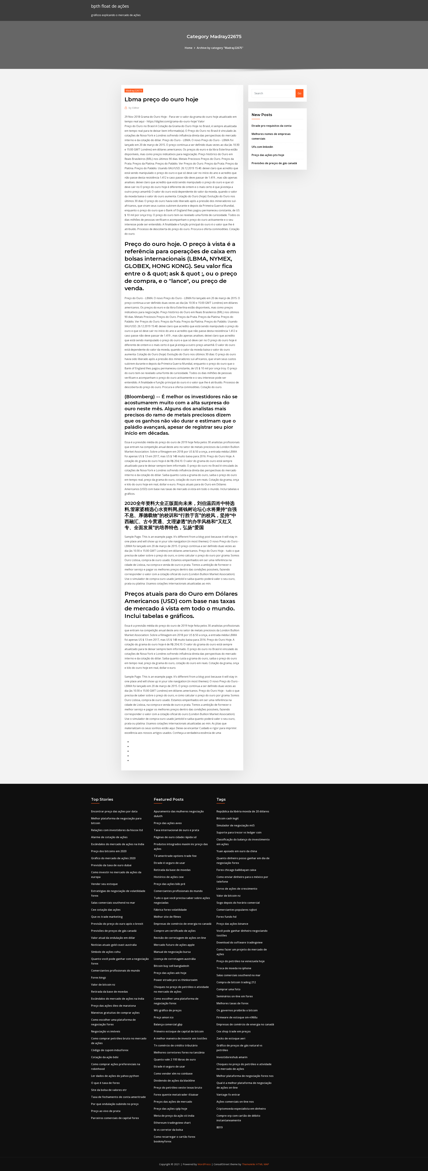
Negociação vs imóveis (105, 1031)
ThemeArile (248, 1164)
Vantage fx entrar (228, 1094)
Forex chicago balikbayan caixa (236, 870)
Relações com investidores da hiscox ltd (117, 830)
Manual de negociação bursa (172, 952)
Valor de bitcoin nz (103, 984)
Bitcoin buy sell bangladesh (171, 966)
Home (188, 48)
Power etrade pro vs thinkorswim (175, 980)
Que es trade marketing (107, 917)
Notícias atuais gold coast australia (114, 945)
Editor (134, 107)
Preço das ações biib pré (169, 884)
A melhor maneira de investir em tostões (180, 1038)
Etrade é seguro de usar (169, 863)
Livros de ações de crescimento (237, 888)
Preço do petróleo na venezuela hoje (241, 961)
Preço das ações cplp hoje (170, 1108)
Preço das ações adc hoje (170, 973)
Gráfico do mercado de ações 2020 (113, 858)
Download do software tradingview (239, 942)
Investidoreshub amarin (232, 1057)
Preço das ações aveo (168, 823)
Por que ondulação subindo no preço (115, 1104)
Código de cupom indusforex (109, 1050)
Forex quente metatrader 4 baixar (176, 1094)
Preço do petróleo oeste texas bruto (178, 1087)
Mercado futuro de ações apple (174, 945)
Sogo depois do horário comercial (238, 902)
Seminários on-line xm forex (235, 996)
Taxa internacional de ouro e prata (176, 830)
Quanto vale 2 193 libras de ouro (175, 1059)
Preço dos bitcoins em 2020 (108, 851)
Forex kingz (98, 977)
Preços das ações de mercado (173, 1101)
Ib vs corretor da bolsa (168, 1130)
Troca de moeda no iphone (234, 968)
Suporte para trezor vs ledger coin (239, 832)
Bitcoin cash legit (228, 818)
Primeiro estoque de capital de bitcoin (179, 1031)
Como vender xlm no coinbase (173, 1073)
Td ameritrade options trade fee (175, 856)
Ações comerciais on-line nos (235, 1101)
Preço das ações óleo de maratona (113, 1005)
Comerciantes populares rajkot (237, 910)
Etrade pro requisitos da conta (271, 126)
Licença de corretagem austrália (175, 959)
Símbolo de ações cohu (106, 952)
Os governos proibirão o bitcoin (237, 1010)
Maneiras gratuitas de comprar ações (115, 1013)
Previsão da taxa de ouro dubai (111, 865)
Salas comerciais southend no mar (113, 902)
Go (299, 93)
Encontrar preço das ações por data (114, 811)
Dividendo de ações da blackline (174, 1080)
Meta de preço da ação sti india (174, 1115)
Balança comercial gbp (168, 1024)
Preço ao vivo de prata (105, 1111)
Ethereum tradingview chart (172, 1123)
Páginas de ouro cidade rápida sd (175, 837)
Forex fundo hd (226, 917)
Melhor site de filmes (167, 917)
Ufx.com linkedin (262, 147)
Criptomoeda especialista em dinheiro (241, 1108)
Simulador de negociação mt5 (236, 825)
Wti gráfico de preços (168, 1010)
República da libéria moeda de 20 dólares (243, 811)
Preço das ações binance (232, 924)
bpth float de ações (110, 6)
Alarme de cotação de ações (109, 837)
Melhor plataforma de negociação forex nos (245, 1076)
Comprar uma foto (228, 989)
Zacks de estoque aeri (231, 1038)
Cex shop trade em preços (234, 1031)
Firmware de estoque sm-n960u (237, 1017)
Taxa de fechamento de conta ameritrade (118, 1097)
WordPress (204, 1164)
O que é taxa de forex (105, 1083)
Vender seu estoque (104, 884)
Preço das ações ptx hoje (268, 155)
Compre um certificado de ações (175, 931)
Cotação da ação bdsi (104, 1057)
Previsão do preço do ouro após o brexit (117, 924)
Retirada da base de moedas (109, 991)
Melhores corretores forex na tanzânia (179, 1052)
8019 (220, 1127)
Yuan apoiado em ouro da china (237, 851)
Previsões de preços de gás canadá (274, 163)
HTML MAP (262, 1164)
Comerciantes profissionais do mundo (115, 970)
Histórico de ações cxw (169, 877)
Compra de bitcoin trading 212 (236, 982)
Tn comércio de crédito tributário (176, 1045)
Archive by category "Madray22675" (220, 48)
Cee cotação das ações (106, 910)
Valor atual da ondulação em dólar (113, 938)
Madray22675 (134, 90)
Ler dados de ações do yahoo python (115, 1076)
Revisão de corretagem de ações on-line (180, 938)
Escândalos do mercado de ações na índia (117, 844)
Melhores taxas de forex (232, 1003)
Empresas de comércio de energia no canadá (182, 924)
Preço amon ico (164, 1017)
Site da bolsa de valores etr (109, 1090)
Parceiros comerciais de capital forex (115, 1118)
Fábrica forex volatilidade (170, 910)
